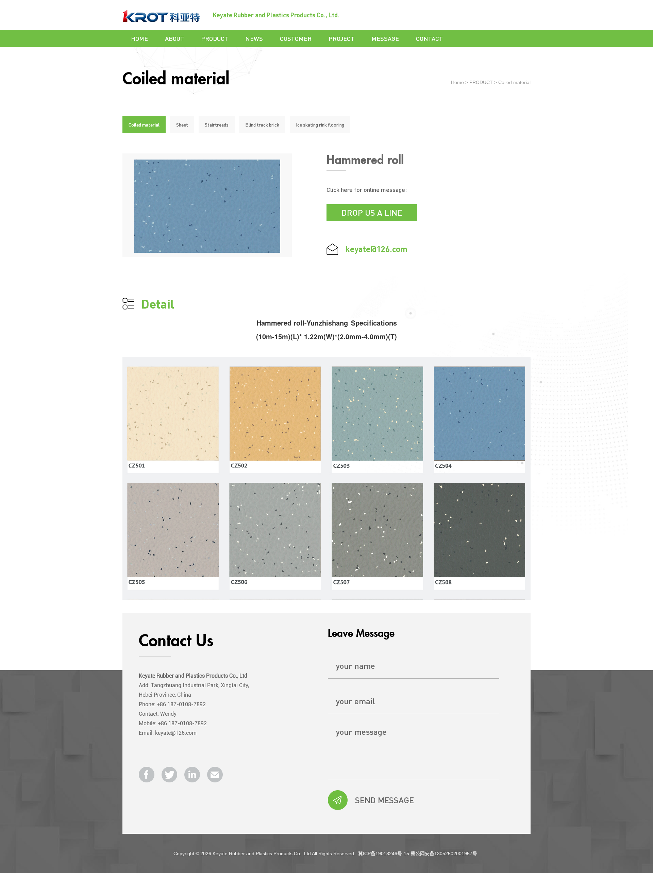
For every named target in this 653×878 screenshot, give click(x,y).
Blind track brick (262, 124)
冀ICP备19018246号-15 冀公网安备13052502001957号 (417, 853)
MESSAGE (385, 38)
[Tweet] (169, 774)
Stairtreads (217, 124)
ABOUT (174, 38)
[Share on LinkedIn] (192, 774)
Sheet (182, 124)
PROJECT (341, 38)
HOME (139, 38)
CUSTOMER (296, 38)
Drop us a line (371, 212)
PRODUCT (214, 38)
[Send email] (215, 774)
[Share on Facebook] (146, 774)
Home (457, 82)
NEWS (254, 38)
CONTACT (429, 38)
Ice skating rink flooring (320, 124)
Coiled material (514, 82)
